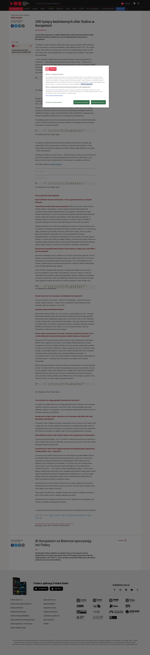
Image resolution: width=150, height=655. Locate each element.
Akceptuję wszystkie (98, 102)
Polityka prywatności (86, 84)
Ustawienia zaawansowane (54, 102)
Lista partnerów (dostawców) (54, 95)
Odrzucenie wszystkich (81, 102)
